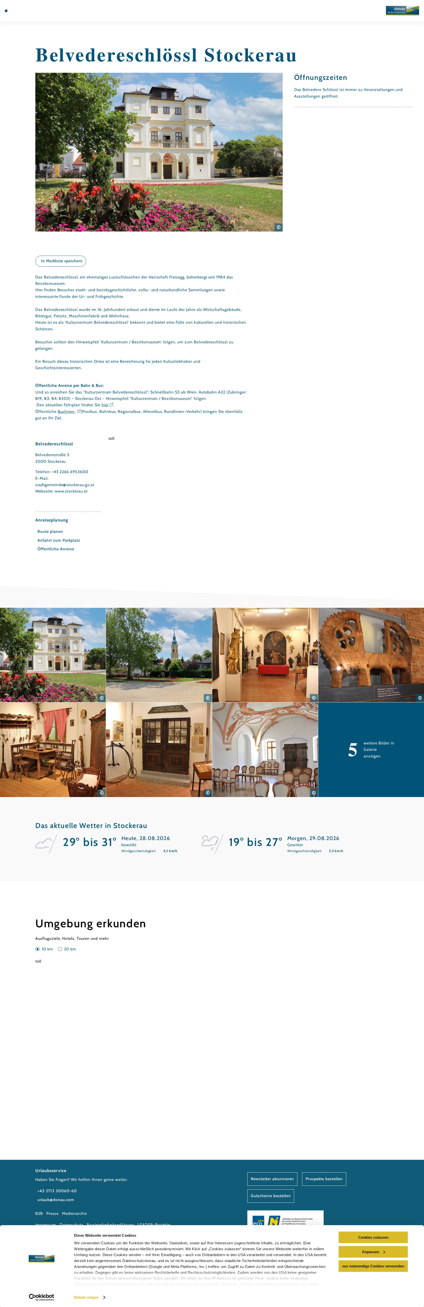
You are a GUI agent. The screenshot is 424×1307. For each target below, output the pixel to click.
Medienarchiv (74, 1213)
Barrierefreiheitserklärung (110, 1224)
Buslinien (67, 411)
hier (105, 405)
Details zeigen (86, 1297)
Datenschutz (71, 1224)
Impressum (45, 1224)
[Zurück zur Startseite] (402, 10)
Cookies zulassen (373, 1237)
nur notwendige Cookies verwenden (373, 1266)
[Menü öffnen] (6, 11)
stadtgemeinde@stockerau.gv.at (64, 484)
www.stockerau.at (71, 491)
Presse (52, 1213)
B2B (39, 1213)
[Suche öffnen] (39, 11)
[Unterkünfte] (19, 11)
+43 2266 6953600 (70, 471)
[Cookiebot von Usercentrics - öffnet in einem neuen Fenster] (41, 1297)
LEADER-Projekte (153, 1224)
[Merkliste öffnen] (32, 11)
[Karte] (26, 11)
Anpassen (370, 1252)
